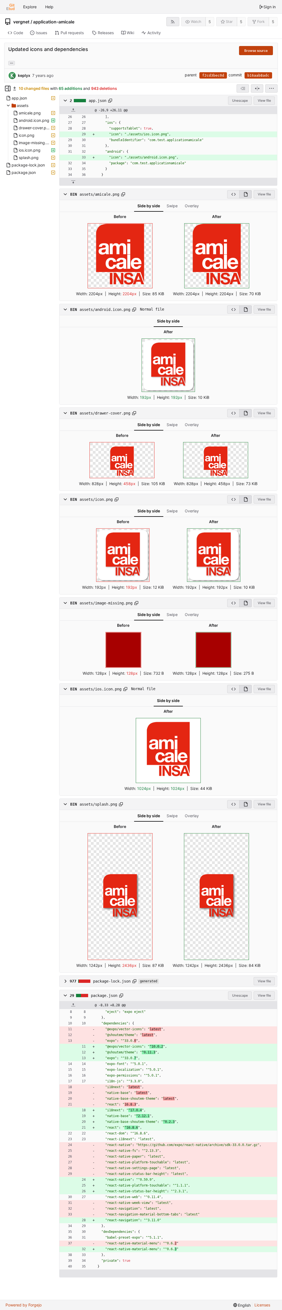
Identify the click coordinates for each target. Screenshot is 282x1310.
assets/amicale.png (99, 194)
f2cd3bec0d (213, 75)
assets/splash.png (98, 804)
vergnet (21, 22)
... (11, 62)
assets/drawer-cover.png (105, 413)
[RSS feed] (172, 21)
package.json (104, 995)
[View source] (233, 194)
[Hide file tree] (7, 88)
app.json (97, 100)
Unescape (240, 100)
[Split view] (257, 88)
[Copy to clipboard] (110, 100)
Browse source (256, 51)
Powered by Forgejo (24, 1305)
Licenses (262, 1305)
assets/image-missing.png (106, 603)
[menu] (271, 88)
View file (264, 100)
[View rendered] (245, 194)
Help (49, 6)
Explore (30, 6)
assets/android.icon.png (105, 309)
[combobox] (243, 88)
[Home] (10, 7)
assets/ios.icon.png (100, 689)
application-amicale (53, 22)
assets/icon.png (96, 499)
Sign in (270, 6)
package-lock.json (112, 981)
